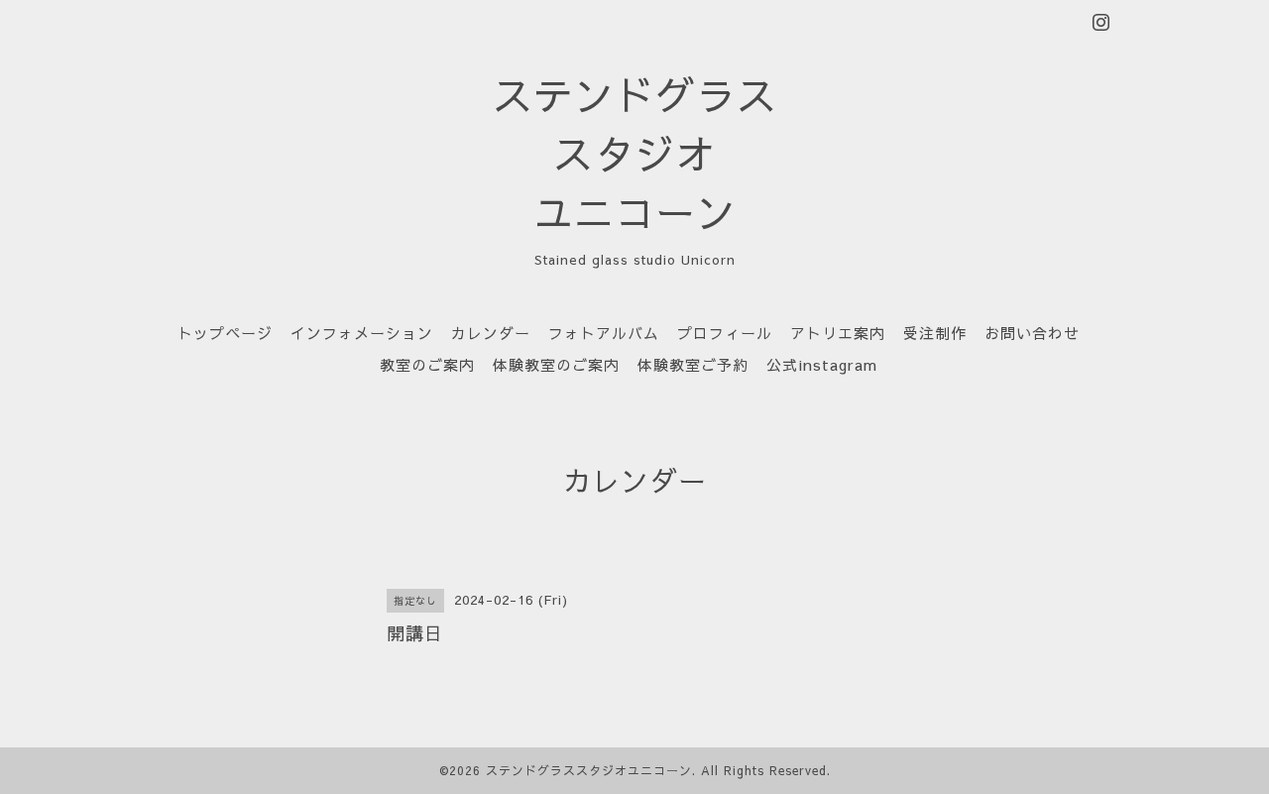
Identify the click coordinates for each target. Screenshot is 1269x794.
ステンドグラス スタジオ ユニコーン (635, 153)
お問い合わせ (1032, 332)
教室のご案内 (427, 364)
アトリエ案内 (837, 332)
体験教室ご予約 (693, 364)
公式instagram (821, 364)
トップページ (225, 332)
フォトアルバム (603, 332)
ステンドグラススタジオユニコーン (589, 770)
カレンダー (490, 332)
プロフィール (724, 332)
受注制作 (935, 332)
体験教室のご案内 (556, 364)
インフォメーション (361, 332)
